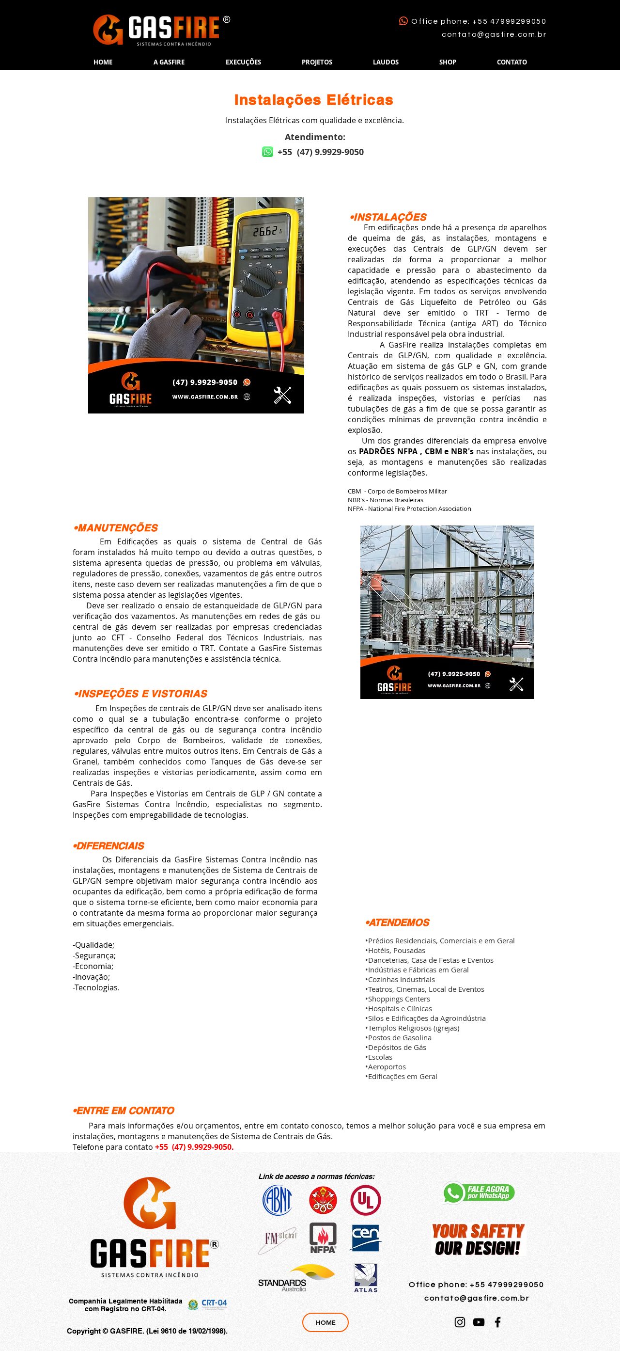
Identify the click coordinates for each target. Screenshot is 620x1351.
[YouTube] (479, 1322)
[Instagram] (460, 1322)
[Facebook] (498, 1322)
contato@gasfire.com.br (494, 34)
